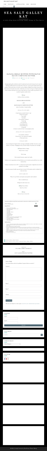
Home (5, 4)
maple (28, 241)
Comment (8, 266)
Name (7, 283)
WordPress (26, 448)
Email (7, 289)
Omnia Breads (16, 240)
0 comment (31, 78)
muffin (31, 241)
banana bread (12, 241)
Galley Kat (25, 78)
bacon (7, 241)
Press (27, 4)
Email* (5, 320)
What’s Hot (10, 4)
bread (17, 241)
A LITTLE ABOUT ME (20, 4)
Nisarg (35, 448)
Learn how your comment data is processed (30, 303)
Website (7, 294)
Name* (5, 316)
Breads (7, 240)
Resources (33, 4)
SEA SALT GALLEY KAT (10, 1)
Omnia (10, 240)
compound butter (22, 241)
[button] (36, 206)
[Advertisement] (23, 373)
